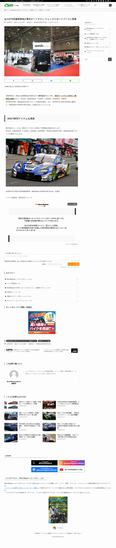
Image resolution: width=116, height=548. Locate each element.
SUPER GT (9, 22)
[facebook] (87, 1)
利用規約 (69, 533)
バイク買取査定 (13, 283)
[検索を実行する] (110, 5)
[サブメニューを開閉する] (77, 279)
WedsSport (29, 22)
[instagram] (91, 1)
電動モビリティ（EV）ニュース (19, 296)
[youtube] (103, 1)
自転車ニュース (13, 292)
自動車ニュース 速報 (44, 341)
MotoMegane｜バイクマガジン (19, 279)
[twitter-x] (89, 1)
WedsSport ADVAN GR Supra (40, 22)
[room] (96, 1)
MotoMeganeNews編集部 (14, 382)
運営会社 (37, 533)
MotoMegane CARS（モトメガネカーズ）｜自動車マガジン (28, 288)
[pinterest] (101, 1)
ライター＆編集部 (46, 533)
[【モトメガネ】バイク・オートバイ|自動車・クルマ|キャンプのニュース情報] (11, 5)
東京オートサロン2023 (19, 22)
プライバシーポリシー (59, 533)
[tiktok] (94, 1)
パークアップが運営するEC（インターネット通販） (21, 488)
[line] (99, 1)
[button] (13, 80)
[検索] (110, 1)
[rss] (106, 1)
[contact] (108, 1)
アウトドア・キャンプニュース (19, 301)
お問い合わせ (77, 533)
